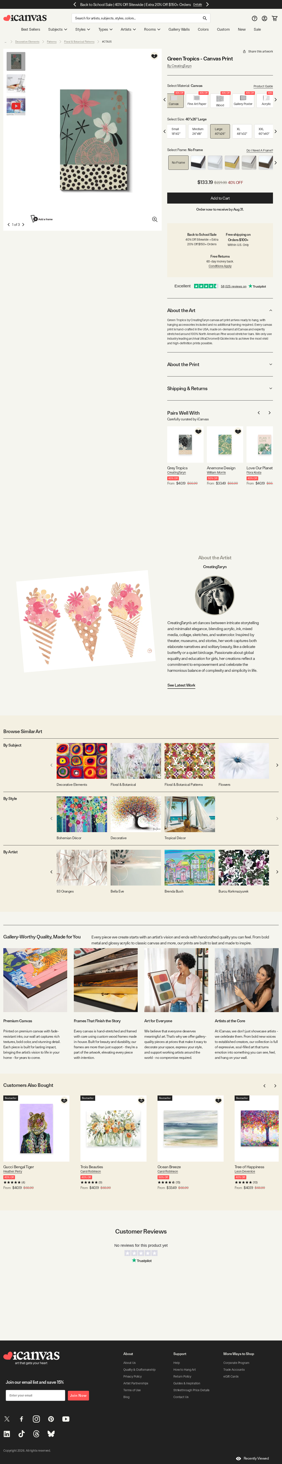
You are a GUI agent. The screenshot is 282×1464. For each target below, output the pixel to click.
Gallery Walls (179, 29)
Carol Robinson (90, 1171)
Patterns (52, 41)
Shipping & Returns (187, 388)
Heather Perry (12, 1171)
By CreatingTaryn (179, 66)
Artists (126, 29)
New (241, 29)
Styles (80, 29)
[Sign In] (264, 18)
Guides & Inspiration (186, 1383)
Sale (257, 29)
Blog (126, 1397)
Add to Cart (220, 198)
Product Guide (263, 86)
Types (103, 29)
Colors (203, 29)
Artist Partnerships (135, 1383)
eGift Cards (230, 1376)
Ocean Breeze (169, 1166)
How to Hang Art (184, 1369)
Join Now (78, 1395)
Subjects (55, 29)
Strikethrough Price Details (191, 1390)
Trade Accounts (234, 1369)
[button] (174, 101)
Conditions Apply (220, 266)
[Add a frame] (42, 218)
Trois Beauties (91, 1166)
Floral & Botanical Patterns (79, 41)
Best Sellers (30, 29)
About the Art (181, 310)
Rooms (150, 29)
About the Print (183, 364)
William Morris (216, 472)
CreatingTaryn (176, 472)
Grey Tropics (177, 468)
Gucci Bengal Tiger (18, 1166)
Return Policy (182, 1376)
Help (176, 1363)
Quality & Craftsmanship (139, 1369)
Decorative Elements (27, 41)
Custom (223, 29)
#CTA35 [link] (107, 41)
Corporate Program (236, 1363)
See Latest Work (181, 685)
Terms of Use (132, 1390)
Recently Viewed (256, 1458)
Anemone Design (221, 468)
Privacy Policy (132, 1376)
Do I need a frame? (260, 150)
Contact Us (181, 1397)
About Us (129, 1363)
